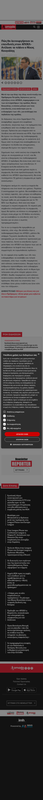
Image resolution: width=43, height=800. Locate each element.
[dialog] (21, 400)
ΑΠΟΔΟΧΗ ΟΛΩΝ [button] (22, 434)
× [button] (38, 354)
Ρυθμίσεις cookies (18, 407)
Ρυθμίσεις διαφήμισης (14, 402)
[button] (21, 444)
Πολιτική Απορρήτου (32, 407)
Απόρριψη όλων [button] (22, 439)
